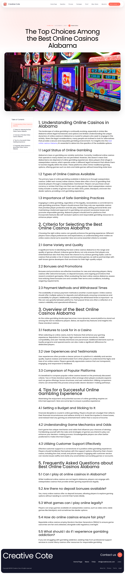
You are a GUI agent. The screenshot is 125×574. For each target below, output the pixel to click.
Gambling (50, 25)
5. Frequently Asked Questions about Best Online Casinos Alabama (21, 147)
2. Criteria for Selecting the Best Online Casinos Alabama (22, 130)
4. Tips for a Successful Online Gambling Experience (21, 141)
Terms (115, 568)
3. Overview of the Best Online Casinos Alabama (21, 135)
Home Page (77, 562)
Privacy (109, 568)
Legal (120, 568)
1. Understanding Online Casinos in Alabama (22, 125)
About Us (102, 568)
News (87, 562)
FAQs (94, 562)
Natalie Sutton (74, 25)
